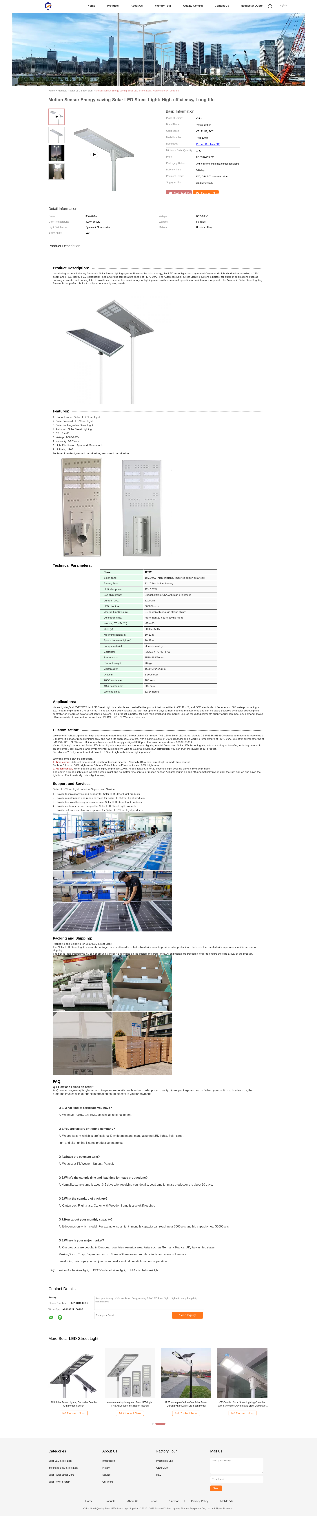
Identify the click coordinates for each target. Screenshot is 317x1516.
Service (106, 1474)
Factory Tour (163, 5)
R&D (158, 1474)
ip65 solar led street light (144, 1270)
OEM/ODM (162, 1467)
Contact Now (209, 193)
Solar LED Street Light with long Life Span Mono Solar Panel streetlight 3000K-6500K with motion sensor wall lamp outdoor (242, 1404)
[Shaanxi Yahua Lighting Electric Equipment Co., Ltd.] (48, 6)
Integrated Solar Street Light (63, 1467)
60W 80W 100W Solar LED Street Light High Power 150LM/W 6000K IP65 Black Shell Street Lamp (129, 1404)
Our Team (107, 1481)
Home (91, 5)
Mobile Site (227, 1501)
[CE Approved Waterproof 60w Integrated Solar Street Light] (73, 1373)
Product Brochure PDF (208, 144)
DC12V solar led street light (109, 1270)
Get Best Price (182, 193)
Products (113, 5)
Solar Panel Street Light (61, 1474)
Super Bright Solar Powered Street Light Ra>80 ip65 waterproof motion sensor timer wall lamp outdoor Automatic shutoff (186, 1404)
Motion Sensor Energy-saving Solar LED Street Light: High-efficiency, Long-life (137, 90)
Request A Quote (252, 5)
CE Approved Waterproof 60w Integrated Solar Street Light (73, 1404)
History (106, 1467)
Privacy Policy (199, 1501)
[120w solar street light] (103, 145)
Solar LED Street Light (60, 1460)
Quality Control (193, 5)
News (153, 1501)
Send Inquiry (187, 1315)
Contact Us (222, 5)
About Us (137, 5)
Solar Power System (59, 1481)
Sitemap (174, 1501)
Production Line (164, 1460)
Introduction (108, 1460)
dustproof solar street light (73, 1270)
